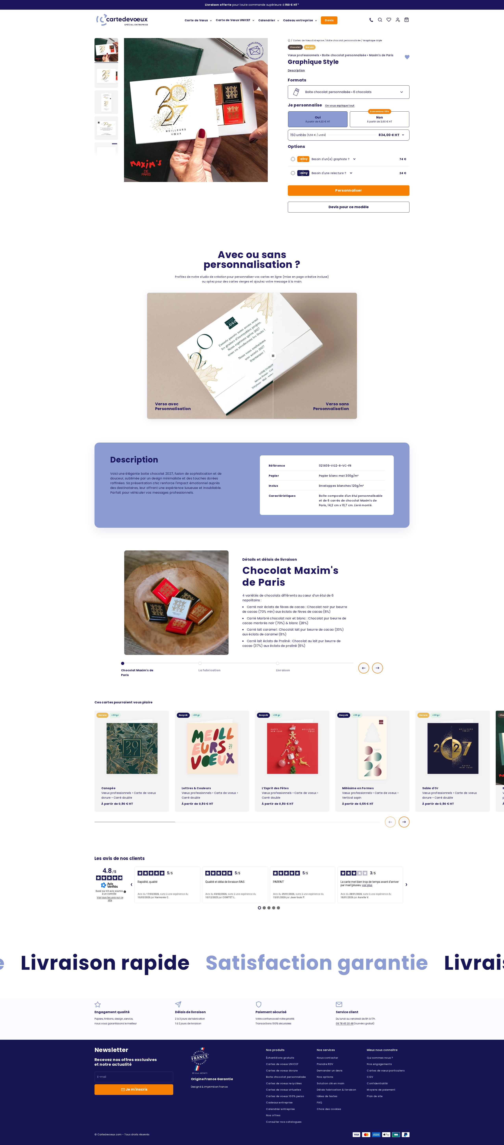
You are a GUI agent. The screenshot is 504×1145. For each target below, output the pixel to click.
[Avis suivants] (406, 885)
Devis (329, 20)
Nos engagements (379, 1064)
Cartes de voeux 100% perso (285, 1096)
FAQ (319, 1102)
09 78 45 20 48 (345, 1023)
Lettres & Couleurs (196, 788)
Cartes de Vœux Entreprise (308, 40)
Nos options (325, 1077)
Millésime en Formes (358, 788)
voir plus (367, 885)
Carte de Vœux (196, 20)
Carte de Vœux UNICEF (233, 20)
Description (296, 70)
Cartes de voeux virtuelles (283, 1090)
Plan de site (375, 1096)
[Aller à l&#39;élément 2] (106, 76)
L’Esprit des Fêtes (275, 788)
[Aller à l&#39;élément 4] (106, 128)
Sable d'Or (430, 788)
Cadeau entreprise (298, 20)
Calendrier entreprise (280, 1109)
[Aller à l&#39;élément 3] (106, 102)
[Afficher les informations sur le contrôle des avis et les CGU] (124, 891)
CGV (370, 1077)
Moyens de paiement (381, 1090)
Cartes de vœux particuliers (386, 1070)
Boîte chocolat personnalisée (343, 40)
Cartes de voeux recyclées (284, 1083)
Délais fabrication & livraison (336, 1090)
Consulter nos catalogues (284, 1122)
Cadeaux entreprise (279, 1102)
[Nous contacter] (371, 20)
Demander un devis (329, 1070)
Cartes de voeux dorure (282, 1070)
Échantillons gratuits (280, 1058)
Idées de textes (327, 1096)
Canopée (108, 788)
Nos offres (273, 1115)
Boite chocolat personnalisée (286, 1077)
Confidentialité (377, 1083)
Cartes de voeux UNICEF (282, 1064)
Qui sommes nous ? (380, 1058)
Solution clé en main (330, 1083)
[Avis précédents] (131, 885)
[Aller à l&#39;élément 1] (106, 50)
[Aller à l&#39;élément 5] (106, 154)
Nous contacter (327, 1058)
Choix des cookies (329, 1109)
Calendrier (266, 20)
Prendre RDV (325, 1064)
